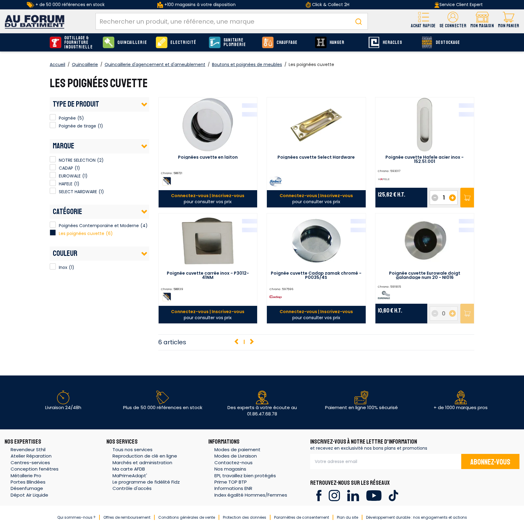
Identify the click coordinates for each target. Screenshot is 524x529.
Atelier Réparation (31, 456)
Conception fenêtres (35, 469)
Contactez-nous (233, 462)
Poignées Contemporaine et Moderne (99, 226)
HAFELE (53, 183)
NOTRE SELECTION (53, 159)
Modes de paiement (237, 449)
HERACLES (392, 42)
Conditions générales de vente (186, 517)
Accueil (57, 64)
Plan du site (347, 517)
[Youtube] (373, 495)
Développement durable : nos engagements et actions (416, 517)
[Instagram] (334, 495)
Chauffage (287, 42)
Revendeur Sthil (28, 449)
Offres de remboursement (126, 517)
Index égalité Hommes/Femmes (250, 495)
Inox (53, 266)
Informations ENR (233, 488)
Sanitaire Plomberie (234, 42)
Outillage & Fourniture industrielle (78, 42)
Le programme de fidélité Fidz (146, 482)
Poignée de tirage (53, 125)
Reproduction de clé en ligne (145, 456)
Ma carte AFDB (129, 469)
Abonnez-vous (490, 462)
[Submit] (358, 21)
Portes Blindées (28, 482)
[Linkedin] (353, 495)
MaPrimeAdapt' (130, 475)
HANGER (337, 42)
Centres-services (30, 462)
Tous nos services (133, 449)
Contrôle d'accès (132, 488)
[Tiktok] (393, 495)
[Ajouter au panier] (467, 197)
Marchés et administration (142, 462)
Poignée (53, 117)
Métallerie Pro (26, 475)
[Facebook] (318, 495)
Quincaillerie (132, 42)
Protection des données (244, 517)
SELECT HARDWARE (53, 191)
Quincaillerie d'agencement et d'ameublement (155, 64)
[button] (452, 21)
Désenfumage (27, 488)
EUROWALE (53, 175)
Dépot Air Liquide (29, 495)
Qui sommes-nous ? (76, 517)
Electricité (183, 42)
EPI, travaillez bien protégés (245, 475)
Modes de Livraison (235, 456)
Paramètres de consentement (301, 517)
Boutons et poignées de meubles (247, 64)
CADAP (53, 167)
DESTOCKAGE (448, 42)
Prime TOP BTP (230, 482)
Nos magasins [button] (230, 469)
